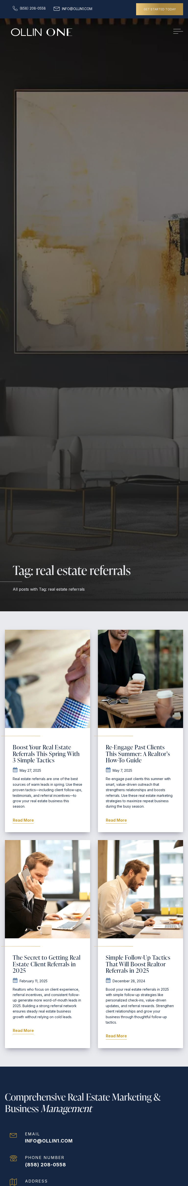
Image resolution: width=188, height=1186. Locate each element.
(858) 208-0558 (45, 1165)
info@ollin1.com (49, 1141)
